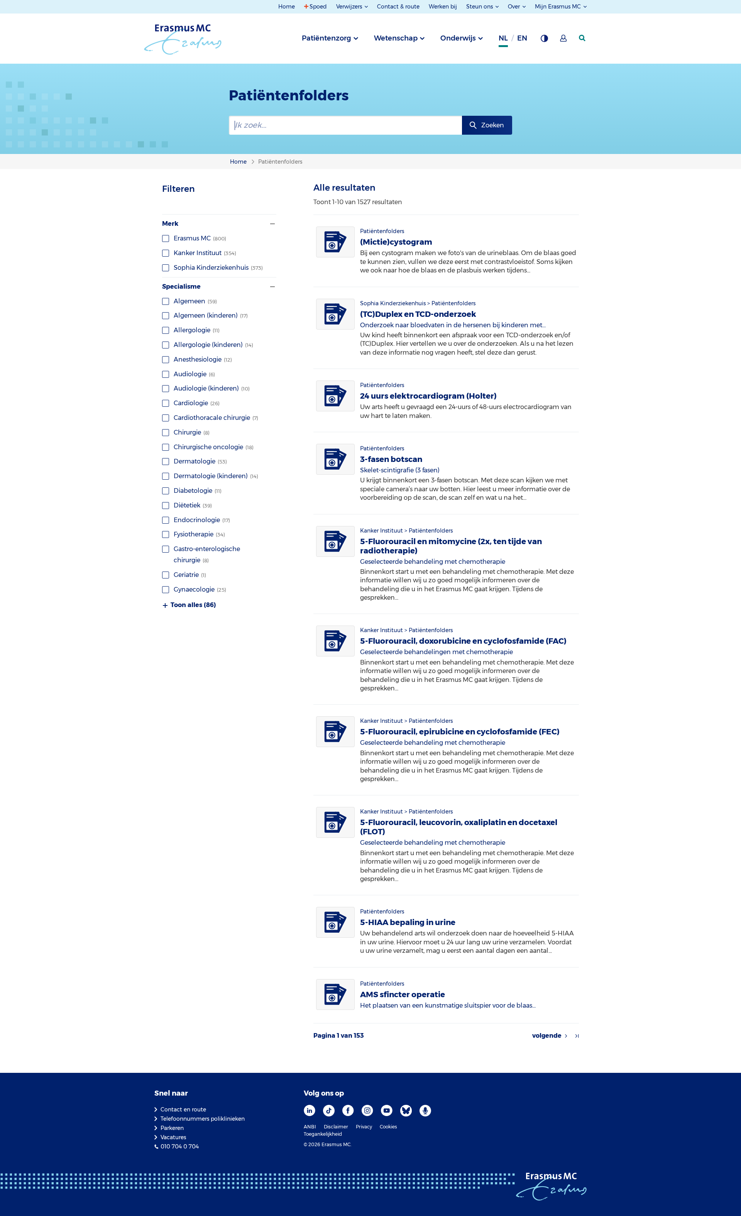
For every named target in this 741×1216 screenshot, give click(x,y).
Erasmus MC (200, 238)
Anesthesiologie (203, 359)
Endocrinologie (202, 520)
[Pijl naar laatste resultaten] (577, 1035)
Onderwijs (458, 38)
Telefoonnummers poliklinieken (203, 1118)
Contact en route (183, 1109)
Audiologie (194, 374)
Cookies (388, 1127)
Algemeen (195, 301)
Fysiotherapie (199, 534)
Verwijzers (350, 6)
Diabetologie (198, 490)
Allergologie (197, 330)
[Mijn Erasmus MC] (564, 40)
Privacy (364, 1127)
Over (514, 6)
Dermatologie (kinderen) (216, 476)
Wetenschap (396, 38)
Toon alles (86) (193, 605)
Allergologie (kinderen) (213, 344)
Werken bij (443, 6)
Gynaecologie (200, 589)
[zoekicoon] (583, 38)
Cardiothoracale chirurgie (216, 417)
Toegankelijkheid (323, 1134)
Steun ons (480, 6)
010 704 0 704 (180, 1146)
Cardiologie (197, 403)
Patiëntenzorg (326, 38)
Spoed (318, 6)
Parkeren (172, 1128)
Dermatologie (200, 461)
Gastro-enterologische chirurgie (207, 554)
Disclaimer (336, 1127)
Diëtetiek (193, 505)
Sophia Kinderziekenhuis (218, 267)
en (522, 38)
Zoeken (492, 125)
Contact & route (398, 6)
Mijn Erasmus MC (558, 6)
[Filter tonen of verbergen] (271, 223)
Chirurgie (192, 432)
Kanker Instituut (205, 253)
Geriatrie (190, 574)
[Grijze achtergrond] (544, 40)
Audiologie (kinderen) (212, 388)
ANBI (310, 1127)
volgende (547, 1035)
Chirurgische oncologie (214, 447)
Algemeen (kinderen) (211, 315)
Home (286, 6)
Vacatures (173, 1137)
